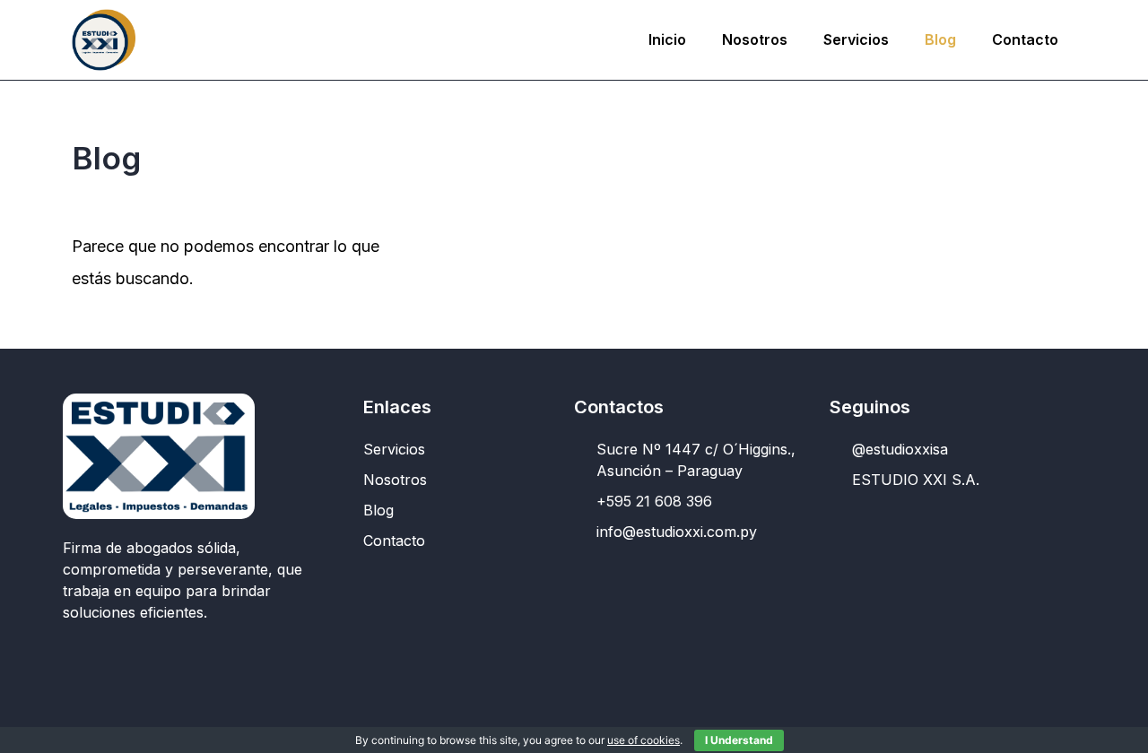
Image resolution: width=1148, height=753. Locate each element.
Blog (940, 39)
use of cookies (643, 740)
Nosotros (754, 39)
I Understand (739, 740)
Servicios (856, 39)
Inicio (667, 39)
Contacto (1025, 39)
